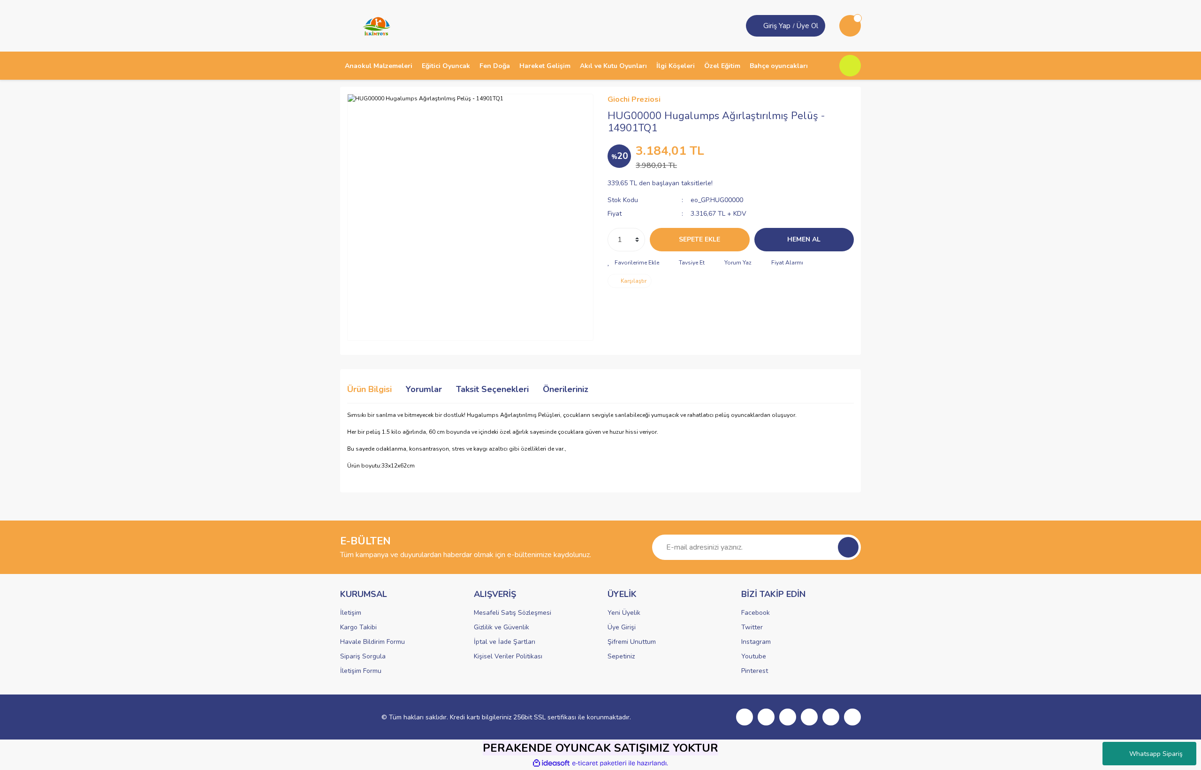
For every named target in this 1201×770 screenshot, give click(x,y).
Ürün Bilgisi (369, 389)
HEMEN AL (804, 239)
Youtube (753, 656)
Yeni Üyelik (624, 612)
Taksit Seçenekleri (492, 389)
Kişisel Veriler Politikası (508, 656)
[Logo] (373, 25)
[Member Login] (756, 26)
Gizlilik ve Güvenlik (501, 627)
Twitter (752, 627)
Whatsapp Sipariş (1156, 753)
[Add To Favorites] (633, 262)
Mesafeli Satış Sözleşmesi (512, 612)
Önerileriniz (565, 389)
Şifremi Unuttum (632, 641)
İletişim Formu (360, 670)
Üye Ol (807, 25)
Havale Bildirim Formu (372, 641)
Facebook (755, 612)
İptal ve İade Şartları (504, 641)
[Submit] (848, 547)
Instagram (756, 641)
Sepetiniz (621, 656)
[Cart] (850, 26)
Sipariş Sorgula (363, 656)
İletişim (350, 612)
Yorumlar (424, 389)
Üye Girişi (622, 627)
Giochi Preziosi (634, 99)
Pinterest (754, 670)
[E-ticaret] (599, 763)
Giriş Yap (777, 25)
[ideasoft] (551, 763)
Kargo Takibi (358, 627)
